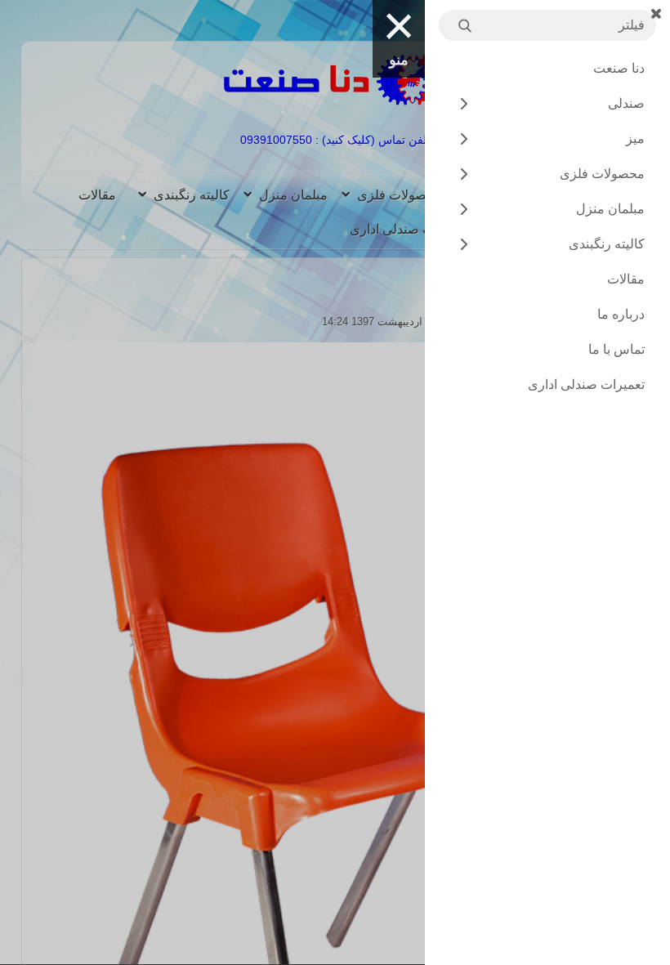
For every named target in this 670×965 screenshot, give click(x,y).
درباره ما (621, 314)
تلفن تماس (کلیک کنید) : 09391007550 (335, 139)
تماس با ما (616, 349)
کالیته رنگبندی (192, 195)
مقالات (97, 195)
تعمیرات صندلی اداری (408, 229)
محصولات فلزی (399, 195)
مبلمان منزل (293, 195)
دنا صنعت (619, 68)
